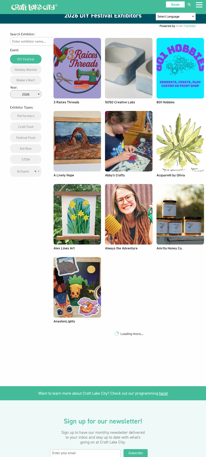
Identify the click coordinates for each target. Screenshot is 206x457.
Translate (189, 26)
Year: (14, 87)
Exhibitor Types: (21, 107)
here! (163, 393)
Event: (14, 50)
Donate (175, 4)
